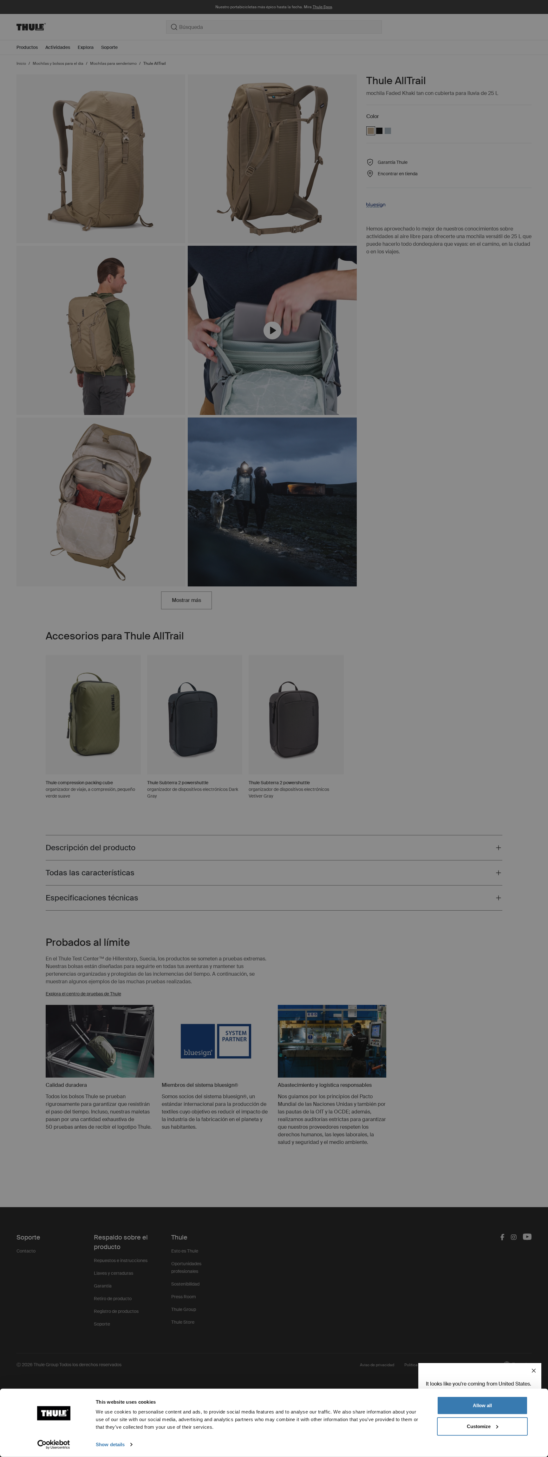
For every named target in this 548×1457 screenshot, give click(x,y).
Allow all (482, 1405)
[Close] (534, 1370)
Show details (110, 1444)
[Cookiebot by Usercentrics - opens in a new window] (54, 1444)
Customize (479, 1426)
